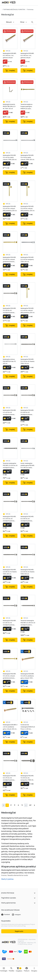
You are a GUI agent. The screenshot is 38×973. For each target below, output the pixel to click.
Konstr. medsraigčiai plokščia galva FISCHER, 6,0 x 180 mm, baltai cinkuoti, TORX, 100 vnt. (28, 465)
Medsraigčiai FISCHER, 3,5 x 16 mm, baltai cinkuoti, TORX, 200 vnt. (28, 157)
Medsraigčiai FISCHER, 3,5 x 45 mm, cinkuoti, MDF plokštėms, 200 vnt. (28, 208)
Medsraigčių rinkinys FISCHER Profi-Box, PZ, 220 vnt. (9, 361)
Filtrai (22, 22)
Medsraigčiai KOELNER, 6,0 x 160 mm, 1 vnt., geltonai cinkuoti (9, 55)
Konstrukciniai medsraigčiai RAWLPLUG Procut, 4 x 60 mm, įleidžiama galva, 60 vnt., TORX (28, 727)
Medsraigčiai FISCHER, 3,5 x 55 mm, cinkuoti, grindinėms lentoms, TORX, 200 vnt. (9, 259)
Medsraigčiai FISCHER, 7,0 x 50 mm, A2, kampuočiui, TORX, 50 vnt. (27, 778)
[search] (32, 22)
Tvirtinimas (30, 9)
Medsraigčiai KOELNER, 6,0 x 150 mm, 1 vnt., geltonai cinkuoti (27, 55)
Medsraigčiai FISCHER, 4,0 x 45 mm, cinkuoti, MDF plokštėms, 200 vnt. (28, 310)
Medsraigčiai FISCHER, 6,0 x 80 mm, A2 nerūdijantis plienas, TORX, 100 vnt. (27, 412)
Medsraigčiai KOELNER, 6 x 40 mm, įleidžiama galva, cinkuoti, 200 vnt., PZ (10, 727)
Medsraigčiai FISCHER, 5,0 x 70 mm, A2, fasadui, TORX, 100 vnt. (28, 361)
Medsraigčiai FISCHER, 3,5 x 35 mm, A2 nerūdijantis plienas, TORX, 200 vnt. (9, 310)
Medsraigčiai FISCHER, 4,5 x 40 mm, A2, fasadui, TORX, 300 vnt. (28, 572)
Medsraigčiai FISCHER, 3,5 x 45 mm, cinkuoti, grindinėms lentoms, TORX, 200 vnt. (9, 676)
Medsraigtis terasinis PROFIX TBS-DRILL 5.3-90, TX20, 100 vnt (9, 106)
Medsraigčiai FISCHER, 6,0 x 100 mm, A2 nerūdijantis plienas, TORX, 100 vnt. (9, 519)
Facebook (7, 914)
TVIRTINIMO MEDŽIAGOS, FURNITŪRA (14, 9)
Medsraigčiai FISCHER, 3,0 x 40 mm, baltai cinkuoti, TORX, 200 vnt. (10, 157)
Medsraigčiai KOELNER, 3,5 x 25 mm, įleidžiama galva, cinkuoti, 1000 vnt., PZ (27, 676)
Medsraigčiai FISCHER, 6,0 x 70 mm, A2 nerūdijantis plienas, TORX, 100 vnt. (9, 778)
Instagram (18, 914)
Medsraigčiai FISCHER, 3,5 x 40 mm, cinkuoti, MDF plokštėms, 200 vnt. (10, 208)
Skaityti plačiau (7, 879)
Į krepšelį (11, 70)
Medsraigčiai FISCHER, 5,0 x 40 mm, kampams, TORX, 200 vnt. (27, 259)
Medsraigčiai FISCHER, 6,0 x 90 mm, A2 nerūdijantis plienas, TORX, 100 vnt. (27, 519)
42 (30, 805)
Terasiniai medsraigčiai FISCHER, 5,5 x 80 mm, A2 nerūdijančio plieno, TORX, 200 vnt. (28, 623)
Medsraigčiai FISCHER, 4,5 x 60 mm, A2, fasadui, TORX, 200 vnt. (10, 572)
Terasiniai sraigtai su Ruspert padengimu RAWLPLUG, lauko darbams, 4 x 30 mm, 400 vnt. (28, 106)
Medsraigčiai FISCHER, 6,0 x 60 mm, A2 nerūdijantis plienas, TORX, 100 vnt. (9, 623)
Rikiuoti (9, 22)
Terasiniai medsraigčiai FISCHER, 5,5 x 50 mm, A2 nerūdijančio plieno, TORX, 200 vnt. (10, 465)
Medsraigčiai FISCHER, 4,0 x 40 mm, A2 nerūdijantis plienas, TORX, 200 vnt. (9, 412)
